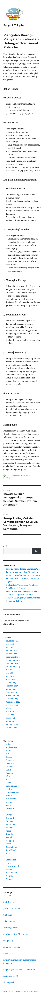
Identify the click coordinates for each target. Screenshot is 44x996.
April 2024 (10, 718)
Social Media (11, 850)
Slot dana (7, 915)
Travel (8, 863)
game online (11, 786)
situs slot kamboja (11, 947)
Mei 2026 (10, 647)
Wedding (10, 869)
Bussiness (10, 760)
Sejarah (9, 837)
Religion (9, 827)
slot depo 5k (8, 982)
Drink (8, 770)
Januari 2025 (11, 689)
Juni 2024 (10, 711)
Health (9, 789)
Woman (9, 876)
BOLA (8, 754)
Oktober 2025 (12, 663)
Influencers (11, 799)
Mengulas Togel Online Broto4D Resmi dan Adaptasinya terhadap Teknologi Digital (23, 578)
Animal (9, 744)
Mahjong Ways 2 (10, 928)
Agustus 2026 (12, 641)
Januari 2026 (11, 654)
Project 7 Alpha (13, 25)
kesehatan (10, 808)
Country (9, 766)
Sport (8, 853)
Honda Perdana (12, 792)
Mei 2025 (10, 676)
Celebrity (10, 763)
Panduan (10, 821)
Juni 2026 (10, 644)
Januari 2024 (11, 727)
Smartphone (11, 847)
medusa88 (8, 953)
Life (7, 811)
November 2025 (13, 660)
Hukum (9, 795)
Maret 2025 (11, 682)
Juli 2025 (10, 670)
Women (9, 879)
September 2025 (13, 666)
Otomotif (10, 818)
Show (8, 844)
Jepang (9, 805)
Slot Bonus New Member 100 (16, 934)
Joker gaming (9, 921)
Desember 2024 (13, 692)
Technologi (11, 860)
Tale (7, 856)
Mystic (9, 815)
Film (8, 776)
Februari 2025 (12, 686)
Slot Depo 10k (9, 902)
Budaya (9, 757)
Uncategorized (8, 478)
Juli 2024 (10, 708)
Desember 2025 (13, 657)
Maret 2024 (11, 721)
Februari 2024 (12, 724)
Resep (8, 831)
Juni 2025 (10, 673)
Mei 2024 (10, 715)
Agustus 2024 (12, 705)
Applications (11, 747)
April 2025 (10, 679)
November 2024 (13, 695)
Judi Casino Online (11, 908)
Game (8, 783)
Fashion (9, 773)
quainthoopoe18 (13, 475)
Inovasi (9, 802)
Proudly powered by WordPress (27, 992)
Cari (5, 546)
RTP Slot (7, 895)
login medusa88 (10, 976)
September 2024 (13, 702)
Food (8, 779)
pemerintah (11, 824)
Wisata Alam (11, 872)
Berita (8, 750)
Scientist (10, 834)
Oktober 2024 (12, 699)
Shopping (10, 840)
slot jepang (8, 940)
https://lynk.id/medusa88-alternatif (19, 969)
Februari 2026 (12, 650)
